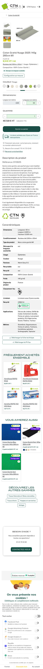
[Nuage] (26, 450)
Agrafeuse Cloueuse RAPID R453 (30, 380)
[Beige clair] (28, 450)
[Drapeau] (24, 450)
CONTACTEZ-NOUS (21, 549)
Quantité (7, 111)
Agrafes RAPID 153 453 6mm (30, 405)
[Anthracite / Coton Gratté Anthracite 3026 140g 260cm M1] (26, 86)
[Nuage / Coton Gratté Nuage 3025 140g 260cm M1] (21, 86)
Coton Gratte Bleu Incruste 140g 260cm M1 (10, 444)
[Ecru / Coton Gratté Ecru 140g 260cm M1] (12, 86)
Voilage (21, 505)
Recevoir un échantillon (14, 151)
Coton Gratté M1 (13, 15)
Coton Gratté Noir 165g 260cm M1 (31, 443)
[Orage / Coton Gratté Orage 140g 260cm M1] (7, 86)
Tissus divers (12, 501)
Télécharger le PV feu (22, 342)
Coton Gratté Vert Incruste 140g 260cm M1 (10, 474)
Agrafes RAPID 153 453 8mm (11, 405)
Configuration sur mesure (13, 76)
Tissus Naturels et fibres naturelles (21, 496)
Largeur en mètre (9, 100)
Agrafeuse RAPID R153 (10, 380)
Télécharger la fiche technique (22, 338)
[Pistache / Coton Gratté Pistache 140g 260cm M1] (30, 86)
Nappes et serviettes (28, 501)
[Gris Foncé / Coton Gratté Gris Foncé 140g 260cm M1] (35, 86)
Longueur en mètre (30, 100)
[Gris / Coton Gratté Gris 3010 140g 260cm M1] (17, 86)
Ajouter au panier (21, 129)
